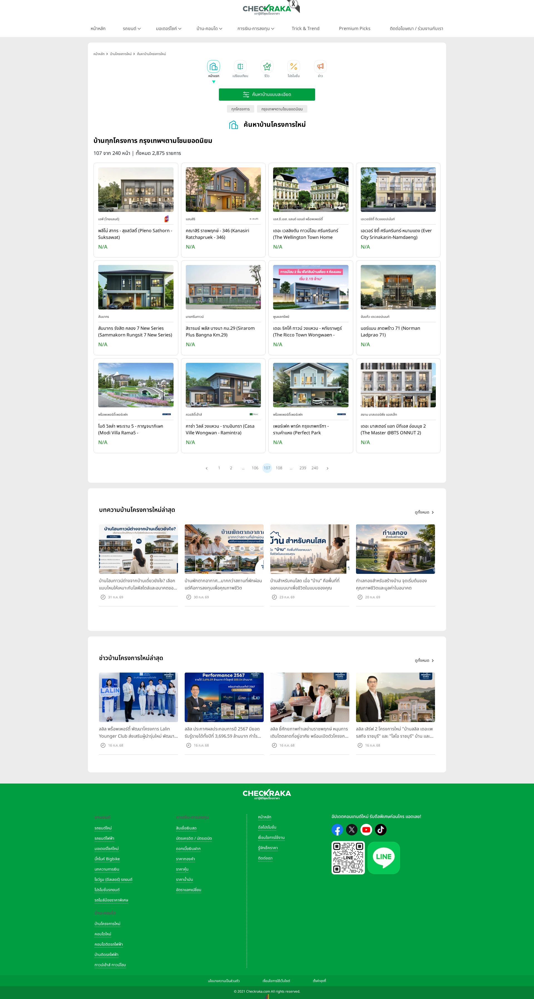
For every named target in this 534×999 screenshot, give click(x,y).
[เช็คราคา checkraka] (267, 9)
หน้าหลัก (98, 28)
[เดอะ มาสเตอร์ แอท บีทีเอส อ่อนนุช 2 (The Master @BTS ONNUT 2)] (398, 386)
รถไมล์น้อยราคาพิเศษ (111, 900)
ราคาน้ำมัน (184, 880)
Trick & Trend (306, 28)
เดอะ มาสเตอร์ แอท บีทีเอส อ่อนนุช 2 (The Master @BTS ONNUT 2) (393, 429)
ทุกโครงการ (240, 109)
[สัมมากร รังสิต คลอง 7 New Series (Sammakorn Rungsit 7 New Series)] (136, 288)
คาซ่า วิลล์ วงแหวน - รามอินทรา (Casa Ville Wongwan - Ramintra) (220, 429)
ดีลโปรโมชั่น (267, 827)
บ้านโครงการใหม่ (107, 924)
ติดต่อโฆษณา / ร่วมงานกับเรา (416, 28)
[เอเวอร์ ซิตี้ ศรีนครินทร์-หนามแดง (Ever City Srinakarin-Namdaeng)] (398, 190)
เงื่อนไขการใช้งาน (271, 838)
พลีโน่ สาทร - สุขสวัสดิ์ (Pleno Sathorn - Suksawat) (135, 234)
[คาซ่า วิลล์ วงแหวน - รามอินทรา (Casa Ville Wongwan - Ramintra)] (223, 386)
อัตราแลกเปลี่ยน (188, 890)
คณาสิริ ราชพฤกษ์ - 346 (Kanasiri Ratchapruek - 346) (217, 234)
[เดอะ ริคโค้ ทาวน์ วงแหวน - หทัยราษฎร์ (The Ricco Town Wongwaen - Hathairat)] (310, 288)
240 (315, 468)
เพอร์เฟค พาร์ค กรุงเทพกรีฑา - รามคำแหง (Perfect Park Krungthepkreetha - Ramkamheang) (301, 430)
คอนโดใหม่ (103, 934)
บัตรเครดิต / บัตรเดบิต (194, 838)
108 (279, 468)
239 (303, 468)
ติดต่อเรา (265, 858)
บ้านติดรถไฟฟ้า (106, 955)
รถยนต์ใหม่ (103, 828)
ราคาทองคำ (185, 859)
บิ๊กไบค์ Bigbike (107, 859)
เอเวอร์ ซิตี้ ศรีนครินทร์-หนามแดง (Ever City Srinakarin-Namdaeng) (396, 234)
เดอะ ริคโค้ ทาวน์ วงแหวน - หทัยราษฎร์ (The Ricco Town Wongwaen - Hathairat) (307, 332)
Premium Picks (354, 28)
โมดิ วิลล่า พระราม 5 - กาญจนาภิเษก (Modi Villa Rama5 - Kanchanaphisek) (130, 430)
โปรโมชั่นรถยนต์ (107, 890)
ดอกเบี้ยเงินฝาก (188, 849)
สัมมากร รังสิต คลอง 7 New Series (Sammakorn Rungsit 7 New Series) (135, 331)
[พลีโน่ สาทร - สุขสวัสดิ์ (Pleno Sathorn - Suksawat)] (136, 190)
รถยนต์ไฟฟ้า (104, 838)
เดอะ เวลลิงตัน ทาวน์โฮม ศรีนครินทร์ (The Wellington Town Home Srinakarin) (305, 234)
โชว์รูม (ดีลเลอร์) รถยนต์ (113, 880)
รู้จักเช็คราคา (268, 848)
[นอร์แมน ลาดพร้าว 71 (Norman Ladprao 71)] (398, 288)
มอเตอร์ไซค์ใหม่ (107, 849)
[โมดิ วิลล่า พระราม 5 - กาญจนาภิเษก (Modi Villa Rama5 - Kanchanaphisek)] (136, 386)
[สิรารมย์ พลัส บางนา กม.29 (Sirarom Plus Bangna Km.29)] (223, 288)
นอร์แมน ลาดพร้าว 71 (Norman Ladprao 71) (390, 331)
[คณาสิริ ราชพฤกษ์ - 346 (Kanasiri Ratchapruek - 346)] (223, 190)
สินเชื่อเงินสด (186, 828)
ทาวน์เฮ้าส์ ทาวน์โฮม (110, 965)
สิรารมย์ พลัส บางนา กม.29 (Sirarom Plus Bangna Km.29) (220, 331)
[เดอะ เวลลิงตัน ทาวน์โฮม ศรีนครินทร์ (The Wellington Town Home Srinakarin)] (310, 190)
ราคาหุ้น (182, 869)
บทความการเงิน (107, 869)
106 (255, 468)
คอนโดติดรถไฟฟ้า (109, 944)
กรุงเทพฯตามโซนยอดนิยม (282, 109)
